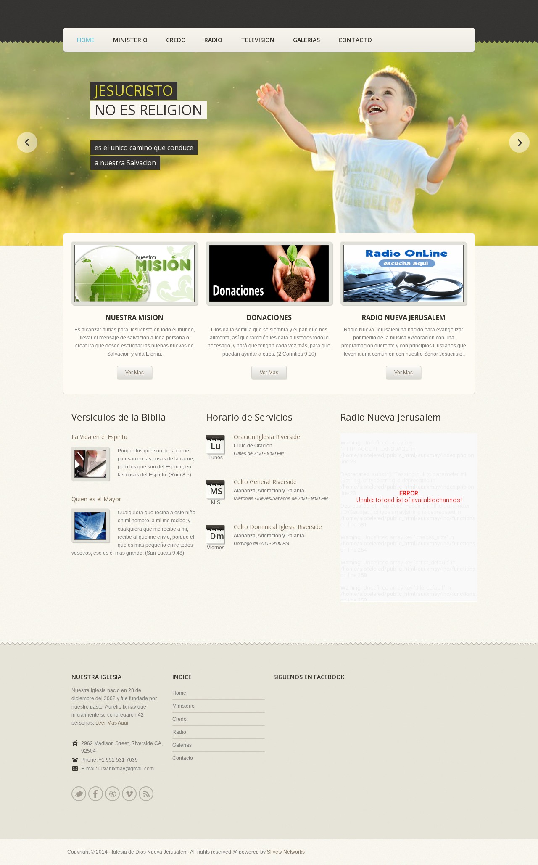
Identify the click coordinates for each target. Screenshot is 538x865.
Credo (176, 40)
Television (257, 40)
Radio (213, 40)
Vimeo (129, 793)
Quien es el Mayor (96, 499)
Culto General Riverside (265, 482)
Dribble (112, 793)
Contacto (355, 40)
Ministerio (130, 40)
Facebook (95, 793)
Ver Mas (134, 373)
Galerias (306, 40)
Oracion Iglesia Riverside (267, 437)
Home (86, 40)
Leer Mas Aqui (111, 723)
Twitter (78, 793)
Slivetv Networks (286, 852)
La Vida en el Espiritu (99, 437)
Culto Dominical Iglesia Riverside (278, 527)
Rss (146, 793)
